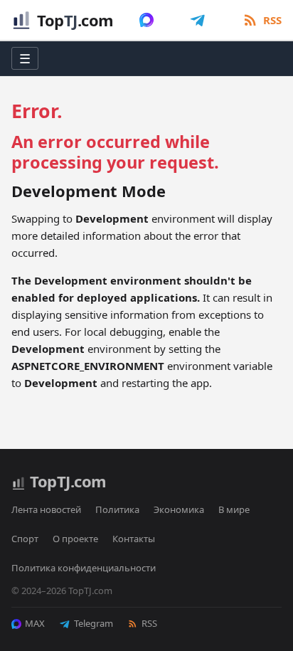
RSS (149, 623)
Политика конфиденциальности (83, 567)
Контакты (133, 538)
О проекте (75, 538)
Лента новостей (46, 509)
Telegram (93, 623)
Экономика (179, 509)
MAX (35, 623)
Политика (117, 509)
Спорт (24, 538)
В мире (234, 509)
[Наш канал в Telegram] (197, 19)
